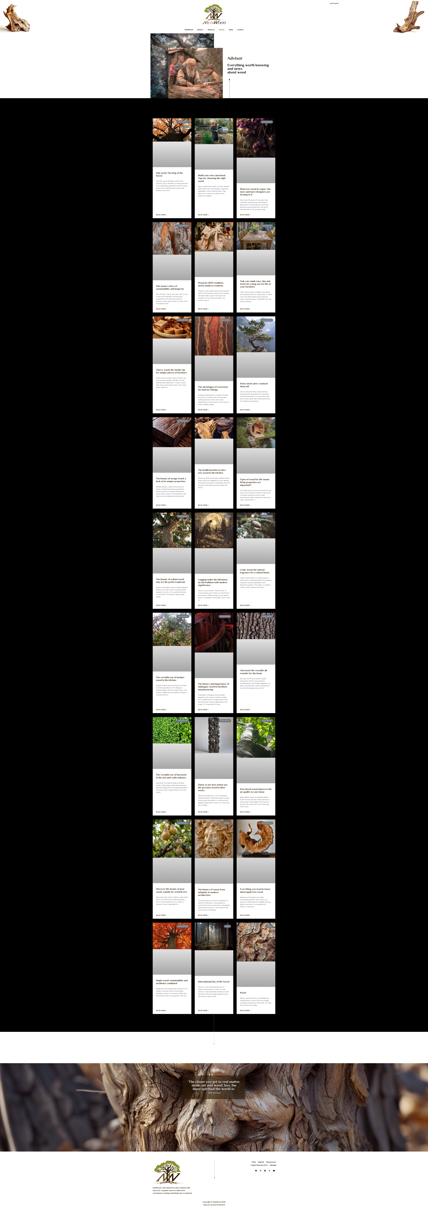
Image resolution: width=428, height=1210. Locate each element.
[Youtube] (274, 1170)
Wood (243, 992)
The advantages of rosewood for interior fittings (213, 388)
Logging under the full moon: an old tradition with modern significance (213, 582)
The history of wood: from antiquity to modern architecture (211, 892)
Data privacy (271, 1162)
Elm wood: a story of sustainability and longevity (170, 287)
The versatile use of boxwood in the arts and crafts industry (171, 776)
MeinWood (189, 30)
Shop (231, 30)
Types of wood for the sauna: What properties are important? (255, 482)
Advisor (222, 30)
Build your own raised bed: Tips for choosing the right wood (212, 178)
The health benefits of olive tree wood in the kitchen (212, 471)
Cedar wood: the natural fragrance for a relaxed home (255, 571)
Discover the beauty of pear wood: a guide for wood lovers (171, 890)
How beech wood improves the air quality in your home (256, 790)
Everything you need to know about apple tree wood (255, 890)
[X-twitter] (269, 1170)
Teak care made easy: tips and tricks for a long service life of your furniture (255, 284)
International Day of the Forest (213, 981)
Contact (240, 30)
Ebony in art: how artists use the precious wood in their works (212, 787)
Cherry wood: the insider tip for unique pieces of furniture (171, 371)
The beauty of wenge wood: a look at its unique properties (171, 480)
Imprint (261, 1162)
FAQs (254, 1162)
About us (210, 30)
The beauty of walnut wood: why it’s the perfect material (170, 580)
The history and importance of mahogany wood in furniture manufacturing (213, 687)
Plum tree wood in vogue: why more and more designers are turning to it (255, 192)
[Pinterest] (265, 1170)
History (200, 30)
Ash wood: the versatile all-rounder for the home (254, 672)
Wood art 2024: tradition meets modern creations (210, 284)
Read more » (161, 215)
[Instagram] (260, 1170)
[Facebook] (256, 1170)
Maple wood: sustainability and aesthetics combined (172, 982)
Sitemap (273, 1165)
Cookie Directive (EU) (259, 1165)
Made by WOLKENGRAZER (214, 1205)
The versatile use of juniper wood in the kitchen (170, 678)
